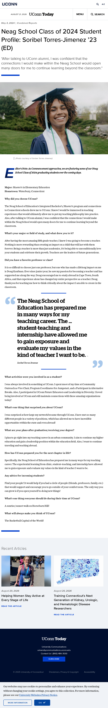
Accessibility (89, 671)
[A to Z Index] (103, 4)
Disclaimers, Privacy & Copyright (63, 671)
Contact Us (46, 653)
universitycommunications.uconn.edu (54, 650)
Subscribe (54, 659)
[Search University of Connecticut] (97, 4)
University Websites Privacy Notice (38, 695)
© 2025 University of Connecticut (28, 671)
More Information (17, 702)
